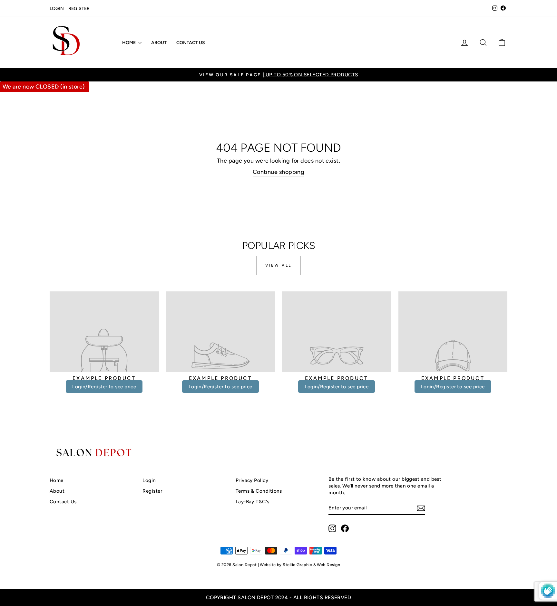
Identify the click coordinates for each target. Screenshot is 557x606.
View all (278, 265)
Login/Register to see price (104, 386)
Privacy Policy (252, 480)
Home (129, 42)
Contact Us (190, 42)
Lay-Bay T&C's (252, 501)
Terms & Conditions (259, 491)
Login (57, 8)
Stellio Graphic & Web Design (311, 564)
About (159, 42)
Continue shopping (279, 171)
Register (79, 8)
